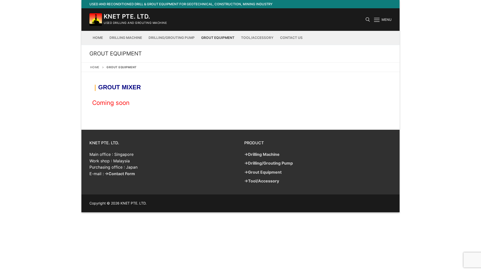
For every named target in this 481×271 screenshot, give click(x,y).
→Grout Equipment (263, 172)
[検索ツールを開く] (368, 19)
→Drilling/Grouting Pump (268, 163)
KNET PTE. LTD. (127, 16)
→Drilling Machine (262, 154)
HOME (94, 67)
